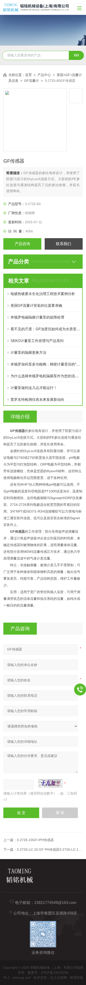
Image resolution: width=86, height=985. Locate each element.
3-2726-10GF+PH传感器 (35, 840)
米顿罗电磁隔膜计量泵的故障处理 (37, 317)
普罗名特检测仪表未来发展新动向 (37, 399)
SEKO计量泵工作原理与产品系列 (37, 341)
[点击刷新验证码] (50, 783)
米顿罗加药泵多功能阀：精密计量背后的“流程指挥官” (45, 364)
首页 (28, 75)
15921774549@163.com (55, 903)
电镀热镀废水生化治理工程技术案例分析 (43, 294)
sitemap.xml (21, 977)
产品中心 (44, 75)
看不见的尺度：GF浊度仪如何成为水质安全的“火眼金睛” (45, 329)
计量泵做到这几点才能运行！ (34, 388)
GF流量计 (31, 81)
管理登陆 (76, 977)
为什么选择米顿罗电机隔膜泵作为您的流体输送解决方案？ (45, 376)
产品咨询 (22, 244)
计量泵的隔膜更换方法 (28, 352)
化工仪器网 (58, 977)
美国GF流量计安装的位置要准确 (36, 305)
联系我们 (63, 244)
